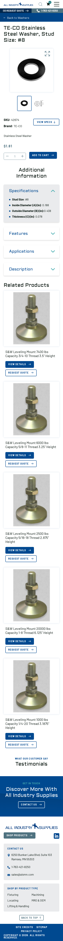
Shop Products (17, 835)
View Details (17, 364)
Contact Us (29, 804)
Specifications (23, 190)
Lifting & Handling (18, 906)
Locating (12, 900)
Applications (21, 251)
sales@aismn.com (22, 874)
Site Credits (24, 927)
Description (21, 269)
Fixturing (12, 894)
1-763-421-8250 (20, 867)
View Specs (44, 122)
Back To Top (29, 917)
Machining (38, 894)
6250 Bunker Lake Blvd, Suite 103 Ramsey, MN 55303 (31, 857)
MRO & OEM (39, 900)
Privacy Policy (31, 931)
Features (18, 233)
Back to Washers (18, 18)
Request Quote (18, 372)
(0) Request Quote (13, 10)
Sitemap (41, 927)
